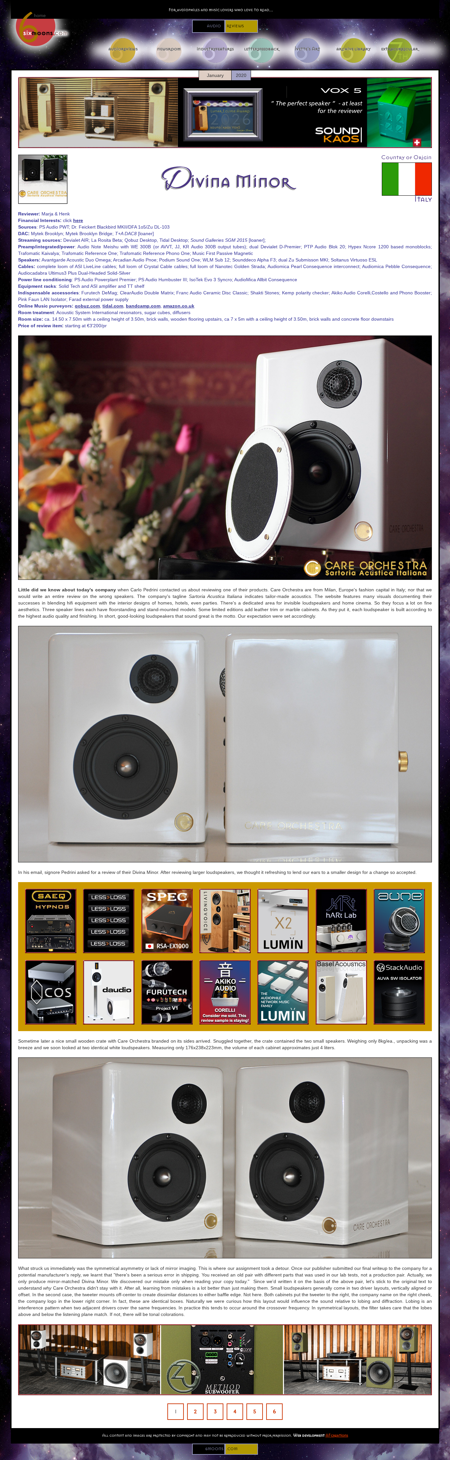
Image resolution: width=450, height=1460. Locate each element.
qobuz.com (87, 306)
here (78, 220)
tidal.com (112, 306)
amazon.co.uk (178, 306)
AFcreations (336, 1435)
